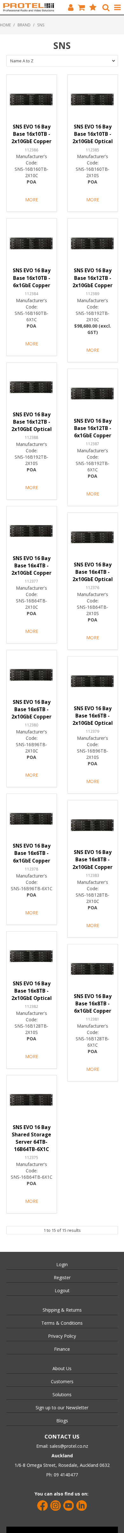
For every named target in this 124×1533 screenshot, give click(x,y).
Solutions (62, 1394)
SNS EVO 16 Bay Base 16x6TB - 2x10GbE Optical (92, 715)
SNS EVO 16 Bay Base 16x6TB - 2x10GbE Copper (31, 709)
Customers (62, 1381)
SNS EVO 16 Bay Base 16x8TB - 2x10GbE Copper (92, 859)
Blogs (62, 1421)
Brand (24, 24)
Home (5, 24)
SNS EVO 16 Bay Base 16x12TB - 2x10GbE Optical (31, 422)
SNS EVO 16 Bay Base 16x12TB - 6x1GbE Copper (93, 428)
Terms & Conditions (62, 1323)
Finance (62, 1349)
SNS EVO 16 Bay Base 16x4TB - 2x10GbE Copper (31, 565)
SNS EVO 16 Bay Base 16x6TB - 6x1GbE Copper (32, 853)
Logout (62, 1290)
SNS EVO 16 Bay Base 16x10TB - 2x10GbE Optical (92, 134)
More (31, 200)
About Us (62, 1368)
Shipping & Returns (62, 1310)
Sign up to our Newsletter (62, 1408)
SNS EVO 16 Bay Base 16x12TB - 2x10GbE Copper (92, 277)
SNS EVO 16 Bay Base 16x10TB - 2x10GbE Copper (31, 134)
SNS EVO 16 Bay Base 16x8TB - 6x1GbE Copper (93, 1003)
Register (62, 1277)
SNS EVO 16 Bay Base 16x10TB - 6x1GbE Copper (32, 277)
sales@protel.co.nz (69, 1446)
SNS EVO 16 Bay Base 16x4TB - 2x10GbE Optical (92, 572)
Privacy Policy (62, 1336)
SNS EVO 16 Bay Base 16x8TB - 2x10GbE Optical (31, 991)
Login (62, 1264)
